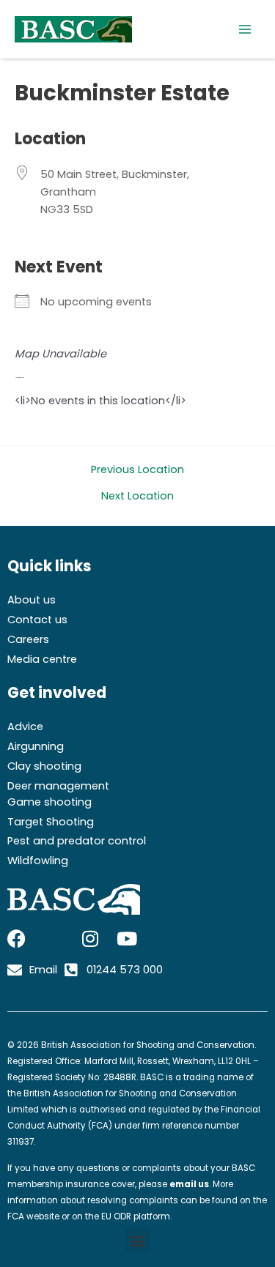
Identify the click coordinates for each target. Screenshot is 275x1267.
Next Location (137, 496)
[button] (137, 1240)
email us (189, 1184)
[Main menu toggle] (245, 29)
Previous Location (137, 469)
